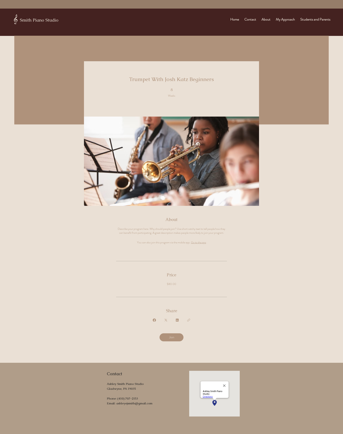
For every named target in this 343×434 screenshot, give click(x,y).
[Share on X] (166, 320)
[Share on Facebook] (154, 320)
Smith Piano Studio (39, 20)
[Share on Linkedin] (177, 320)
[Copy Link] (189, 320)
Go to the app (198, 242)
